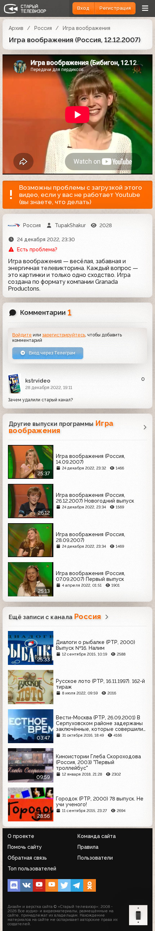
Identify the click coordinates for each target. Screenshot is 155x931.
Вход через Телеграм (51, 353)
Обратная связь (27, 858)
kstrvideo (37, 381)
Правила (88, 847)
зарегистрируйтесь (63, 334)
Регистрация (115, 8)
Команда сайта (97, 836)
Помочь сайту (25, 847)
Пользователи (95, 858)
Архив (16, 28)
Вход (83, 8)
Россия (43, 28)
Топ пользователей (32, 869)
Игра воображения (86, 28)
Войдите (22, 334)
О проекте (21, 836)
